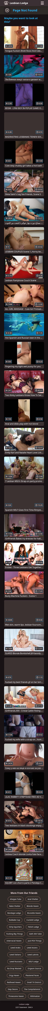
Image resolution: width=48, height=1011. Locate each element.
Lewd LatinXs (33, 954)
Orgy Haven (14, 975)
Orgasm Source (34, 968)
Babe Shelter (14, 906)
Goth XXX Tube (35, 934)
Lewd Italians (15, 954)
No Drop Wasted (14, 968)
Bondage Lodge (14, 913)
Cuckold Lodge (32, 920)
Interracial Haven (14, 940)
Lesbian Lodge (19, 3)
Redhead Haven (14, 982)
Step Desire (13, 989)
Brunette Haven (34, 913)
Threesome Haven (16, 996)
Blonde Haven (33, 906)
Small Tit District (34, 982)
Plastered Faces (32, 975)
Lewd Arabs (15, 947)
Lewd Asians (32, 947)
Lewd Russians (16, 961)
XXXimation (35, 996)
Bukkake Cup (14, 920)
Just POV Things (34, 940)
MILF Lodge (34, 961)
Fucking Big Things (14, 934)
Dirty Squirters (15, 927)
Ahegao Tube (15, 899)
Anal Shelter (33, 899)
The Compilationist (32, 989)
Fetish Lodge (33, 927)
